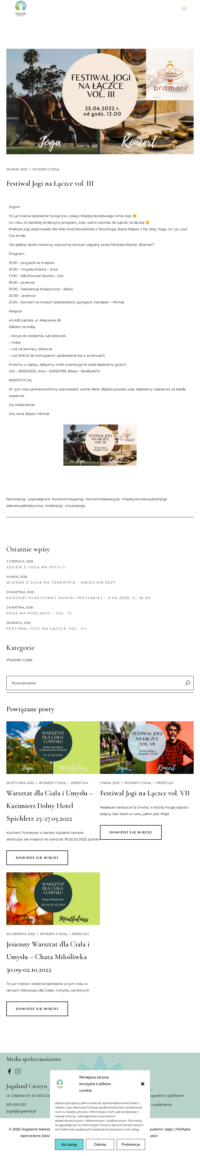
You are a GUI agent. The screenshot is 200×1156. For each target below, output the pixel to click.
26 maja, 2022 (17, 169)
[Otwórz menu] (184, 8)
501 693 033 (16, 1104)
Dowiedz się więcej (37, 857)
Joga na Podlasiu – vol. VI (39, 613)
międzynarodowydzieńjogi (144, 499)
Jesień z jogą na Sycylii (36, 567)
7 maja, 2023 (110, 783)
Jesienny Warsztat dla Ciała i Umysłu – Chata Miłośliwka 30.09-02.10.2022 (48, 957)
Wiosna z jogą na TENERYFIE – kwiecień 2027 (61, 582)
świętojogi (54, 505)
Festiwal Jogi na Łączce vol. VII (46, 628)
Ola (79, 783)
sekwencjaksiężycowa (24, 505)
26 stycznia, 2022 (20, 783)
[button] (142, 1083)
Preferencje (131, 1144)
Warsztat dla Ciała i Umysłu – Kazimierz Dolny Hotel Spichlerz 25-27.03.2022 (49, 806)
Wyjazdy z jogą (45, 169)
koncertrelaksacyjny (103, 499)
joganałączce (39, 499)
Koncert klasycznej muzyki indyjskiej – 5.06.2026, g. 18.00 (78, 598)
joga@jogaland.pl (21, 1111)
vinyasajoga (75, 505)
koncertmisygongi (68, 499)
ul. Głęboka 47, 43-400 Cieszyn (31, 1095)
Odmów (100, 1144)
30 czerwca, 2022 (20, 934)
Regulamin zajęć (158, 1129)
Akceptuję (69, 1144)
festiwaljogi (16, 499)
